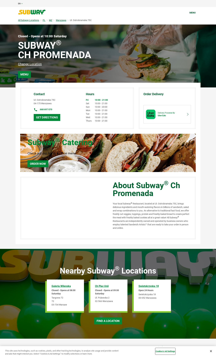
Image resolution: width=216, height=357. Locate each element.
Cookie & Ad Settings (165, 351)
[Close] (210, 351)
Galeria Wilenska (61, 286)
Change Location (30, 64)
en (19, 4)
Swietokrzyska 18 (149, 286)
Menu (192, 12)
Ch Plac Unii (102, 286)
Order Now (38, 163)
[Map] (63, 208)
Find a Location (108, 321)
